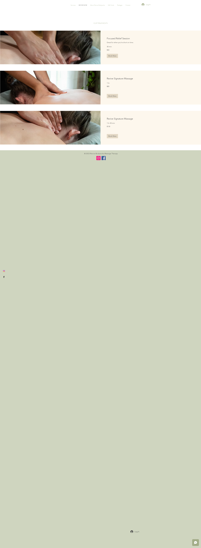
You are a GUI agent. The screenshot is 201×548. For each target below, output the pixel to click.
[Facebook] (104, 158)
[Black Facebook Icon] (4, 277)
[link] (151, 38)
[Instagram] (4, 271)
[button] (112, 56)
